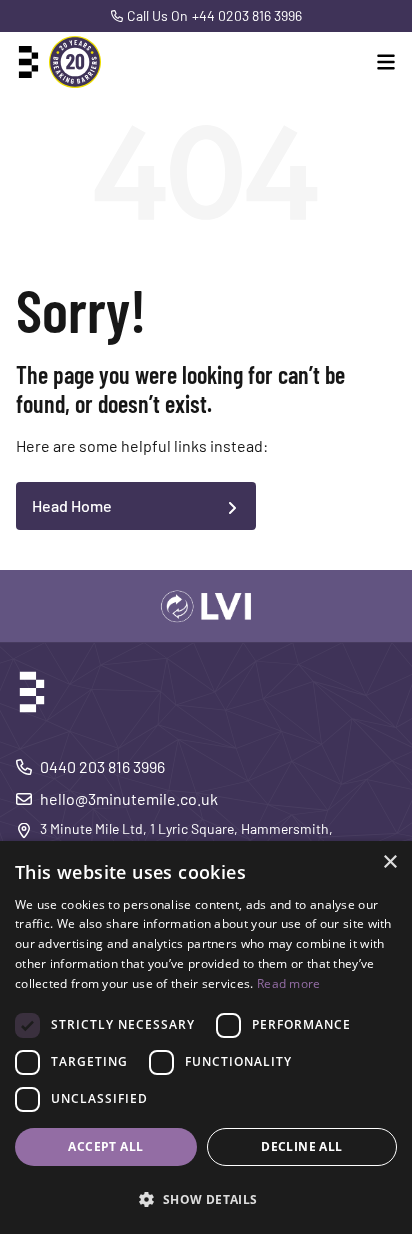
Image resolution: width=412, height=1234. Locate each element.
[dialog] (206, 1037)
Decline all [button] (301, 1146)
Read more (289, 983)
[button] (206, 1199)
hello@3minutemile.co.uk (129, 798)
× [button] (389, 862)
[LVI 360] (206, 606)
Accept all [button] (105, 1146)
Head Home (72, 505)
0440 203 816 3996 (102, 766)
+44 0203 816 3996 (247, 15)
